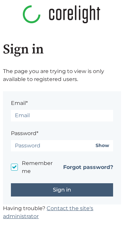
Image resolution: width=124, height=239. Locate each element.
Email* (19, 103)
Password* (24, 133)
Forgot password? (88, 167)
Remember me (37, 167)
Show (102, 145)
